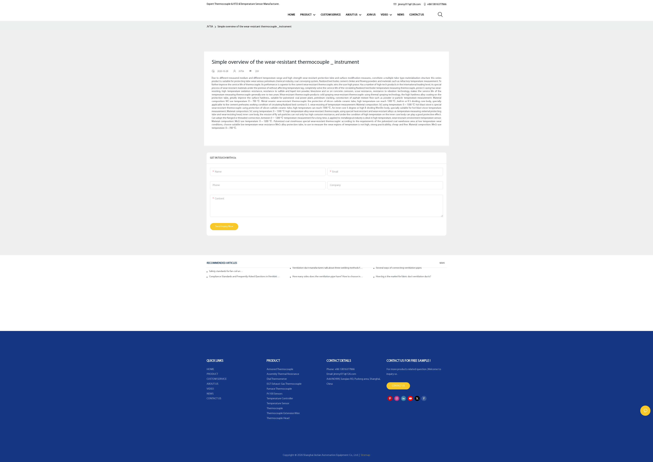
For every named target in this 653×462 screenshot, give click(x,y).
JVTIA (210, 26)
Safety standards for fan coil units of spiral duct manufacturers (226, 271)
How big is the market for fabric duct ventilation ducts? (403, 276)
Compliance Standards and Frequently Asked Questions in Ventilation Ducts (244, 276)
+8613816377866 (436, 4)
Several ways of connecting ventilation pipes (399, 268)
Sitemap (365, 455)
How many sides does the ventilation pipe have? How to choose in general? (327, 276)
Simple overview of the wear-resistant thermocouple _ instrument (254, 26)
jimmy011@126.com (409, 4)
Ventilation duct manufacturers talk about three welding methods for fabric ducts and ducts (327, 268)
